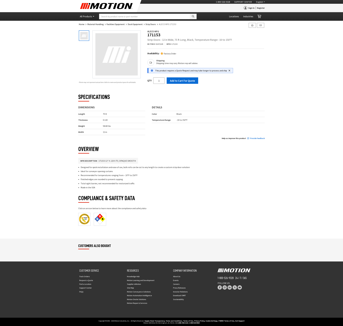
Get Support (240, 321)
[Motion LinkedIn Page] (230, 287)
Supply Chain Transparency (155, 321)
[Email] (260, 25)
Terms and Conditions (174, 321)
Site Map (130, 288)
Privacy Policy (199, 321)
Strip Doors (151, 24)
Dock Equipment (135, 24)
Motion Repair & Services (137, 303)
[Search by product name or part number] (193, 16)
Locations (234, 16)
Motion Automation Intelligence (139, 295)
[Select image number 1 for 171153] (84, 35)
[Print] (252, 25)
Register (261, 8)
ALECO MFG (153, 31)
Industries (248, 16)
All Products (86, 16)
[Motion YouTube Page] (240, 287)
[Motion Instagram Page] (225, 287)
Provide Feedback (257, 138)
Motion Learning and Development (140, 280)
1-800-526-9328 (223, 2)
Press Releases (179, 288)
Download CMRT (179, 295)
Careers (176, 284)
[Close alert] (229, 70)
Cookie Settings (212, 321)
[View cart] (259, 16)
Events (176, 280)
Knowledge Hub (133, 276)
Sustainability (178, 299)
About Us (176, 276)
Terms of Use (188, 321)
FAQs (81, 292)
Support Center (243, 2)
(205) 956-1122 (183, 323)
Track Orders (84, 276)
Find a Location (85, 284)
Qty (149, 80)
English (259, 2)
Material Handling (95, 24)
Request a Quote (86, 280)
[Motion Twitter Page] (235, 287)
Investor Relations (180, 292)
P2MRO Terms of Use (226, 321)
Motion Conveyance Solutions (139, 292)
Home (81, 24)
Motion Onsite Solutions (136, 299)
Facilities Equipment (116, 24)
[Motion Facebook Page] (220, 287)
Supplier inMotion (134, 284)
